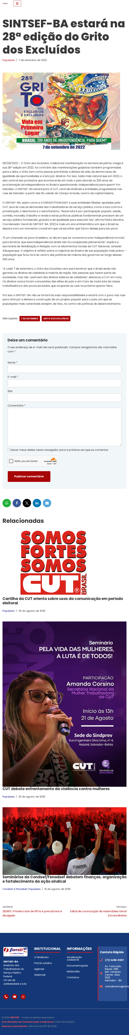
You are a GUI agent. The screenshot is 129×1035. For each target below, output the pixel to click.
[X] (27, 503)
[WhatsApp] (7, 503)
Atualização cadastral (74, 958)
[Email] (47, 503)
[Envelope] (14, 996)
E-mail (13, 377)
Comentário (17, 405)
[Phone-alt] (6, 996)
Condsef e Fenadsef (15, 889)
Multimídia (73, 971)
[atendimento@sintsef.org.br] (101, 986)
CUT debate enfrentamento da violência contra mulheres (56, 788)
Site (10, 391)
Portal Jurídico (43, 963)
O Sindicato (41, 957)
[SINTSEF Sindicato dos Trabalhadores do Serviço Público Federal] (5, 3)
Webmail (39, 975)
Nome (12, 362)
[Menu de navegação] (17, 3)
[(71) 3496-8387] (101, 960)
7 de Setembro (29, 318)
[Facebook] (17, 503)
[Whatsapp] (23, 996)
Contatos (73, 977)
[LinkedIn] (37, 503)
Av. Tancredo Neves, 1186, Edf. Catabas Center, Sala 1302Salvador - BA (113, 973)
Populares (9, 60)
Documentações (77, 965)
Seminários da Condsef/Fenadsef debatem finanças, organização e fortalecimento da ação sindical (64, 879)
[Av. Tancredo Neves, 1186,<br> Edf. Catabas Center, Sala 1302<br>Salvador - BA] (101, 973)
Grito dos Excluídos (56, 318)
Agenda (39, 969)
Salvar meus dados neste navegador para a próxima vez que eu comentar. (59, 450)
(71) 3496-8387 (114, 960)
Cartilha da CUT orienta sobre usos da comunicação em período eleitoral (63, 601)
